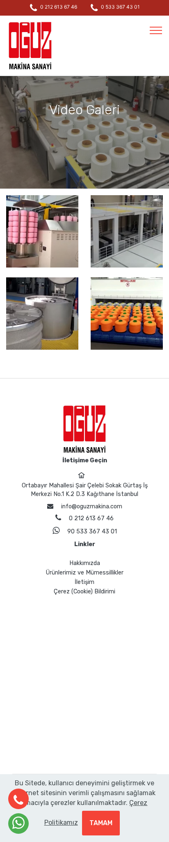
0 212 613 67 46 (58, 7)
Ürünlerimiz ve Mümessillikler (84, 572)
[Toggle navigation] (156, 30)
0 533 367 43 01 (120, 7)
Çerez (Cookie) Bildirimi (84, 591)
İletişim (84, 582)
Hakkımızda (84, 563)
